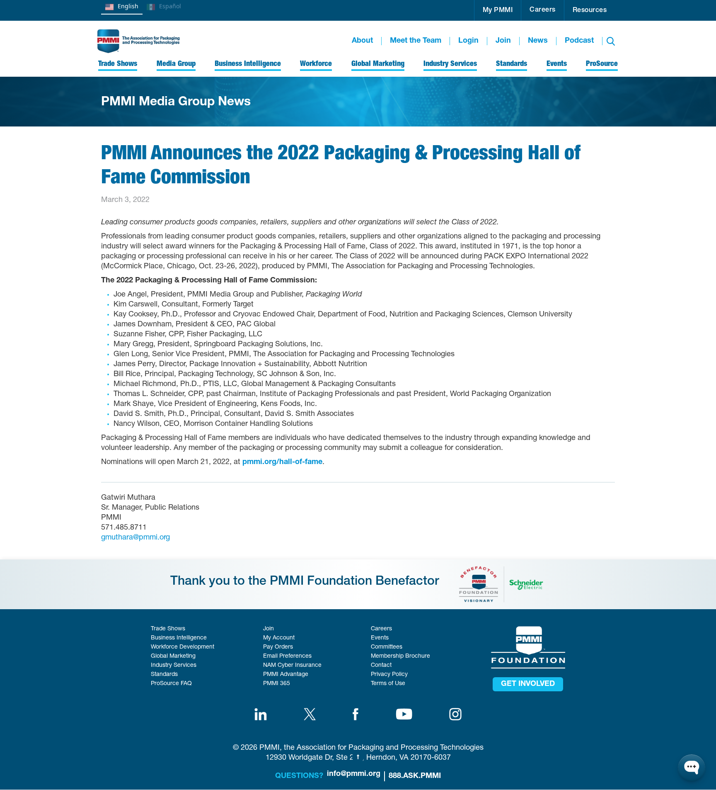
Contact (381, 665)
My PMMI (498, 10)
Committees (386, 647)
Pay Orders (278, 647)
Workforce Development (182, 647)
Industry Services (173, 665)
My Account (279, 638)
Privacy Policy (389, 675)
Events (380, 638)
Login (468, 41)
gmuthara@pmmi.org (135, 538)
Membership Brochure (400, 656)
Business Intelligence (179, 638)
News (538, 41)
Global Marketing (173, 656)
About (362, 41)
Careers (543, 10)
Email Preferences (287, 656)
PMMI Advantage (285, 675)
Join (503, 41)
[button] (498, 10)
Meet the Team (415, 41)
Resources (590, 10)
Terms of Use (388, 684)
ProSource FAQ (171, 684)
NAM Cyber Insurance (292, 665)
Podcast (579, 41)
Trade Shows (168, 629)
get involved (528, 684)
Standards (164, 675)
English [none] (128, 6)
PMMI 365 (276, 684)
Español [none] (170, 6)
